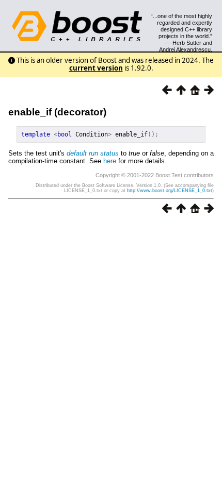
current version (96, 68)
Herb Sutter (186, 43)
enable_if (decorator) (57, 112)
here (109, 161)
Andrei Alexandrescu (185, 49)
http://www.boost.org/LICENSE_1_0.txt (169, 190)
